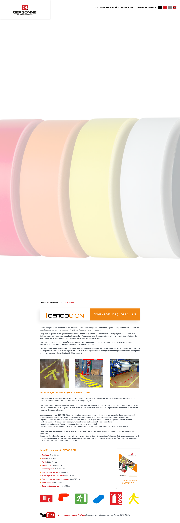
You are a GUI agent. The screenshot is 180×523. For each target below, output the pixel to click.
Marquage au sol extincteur (53, 476)
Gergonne (44, 302)
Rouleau (45, 455)
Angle (44, 462)
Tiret (44, 458)
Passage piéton (48, 469)
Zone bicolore (47, 483)
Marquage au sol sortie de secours (55, 479)
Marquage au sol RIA (50, 472)
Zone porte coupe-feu (50, 486)
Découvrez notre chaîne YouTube (71, 515)
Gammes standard (57, 302)
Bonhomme (46, 465)
